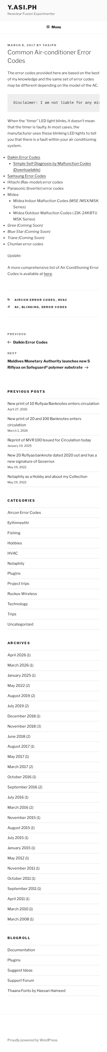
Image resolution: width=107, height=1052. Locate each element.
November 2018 (21, 726)
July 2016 (15, 797)
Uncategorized (20, 624)
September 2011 (22, 888)
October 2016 (19, 777)
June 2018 (16, 736)
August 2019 (18, 696)
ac (16, 307)
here (48, 274)
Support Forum (20, 980)
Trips (11, 614)
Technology (17, 604)
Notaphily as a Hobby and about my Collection (47, 476)
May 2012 (15, 858)
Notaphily (15, 563)
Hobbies (14, 543)
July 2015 (15, 838)
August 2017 (18, 746)
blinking (30, 307)
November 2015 (21, 817)
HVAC (63, 300)
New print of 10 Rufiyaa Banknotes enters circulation (53, 403)
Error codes (54, 307)
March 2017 (17, 767)
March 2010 (17, 909)
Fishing (13, 533)
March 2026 (18, 665)
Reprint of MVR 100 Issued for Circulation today (49, 440)
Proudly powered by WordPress (32, 1040)
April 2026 (16, 655)
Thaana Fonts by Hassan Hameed (36, 990)
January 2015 (19, 848)
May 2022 (16, 685)
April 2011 (16, 899)
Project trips (18, 583)
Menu (56, 27)
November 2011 (21, 868)
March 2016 (17, 807)
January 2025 (19, 675)
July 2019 (15, 706)
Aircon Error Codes (35, 300)
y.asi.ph (22, 7)
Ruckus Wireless (22, 594)
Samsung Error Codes (26, 176)
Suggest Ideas (20, 970)
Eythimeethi (18, 523)
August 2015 (18, 828)
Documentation (21, 950)
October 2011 (19, 878)
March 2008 (18, 919)
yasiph (49, 45)
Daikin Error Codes (23, 157)
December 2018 (21, 716)
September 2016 (22, 787)
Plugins (14, 573)
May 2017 (15, 756)
